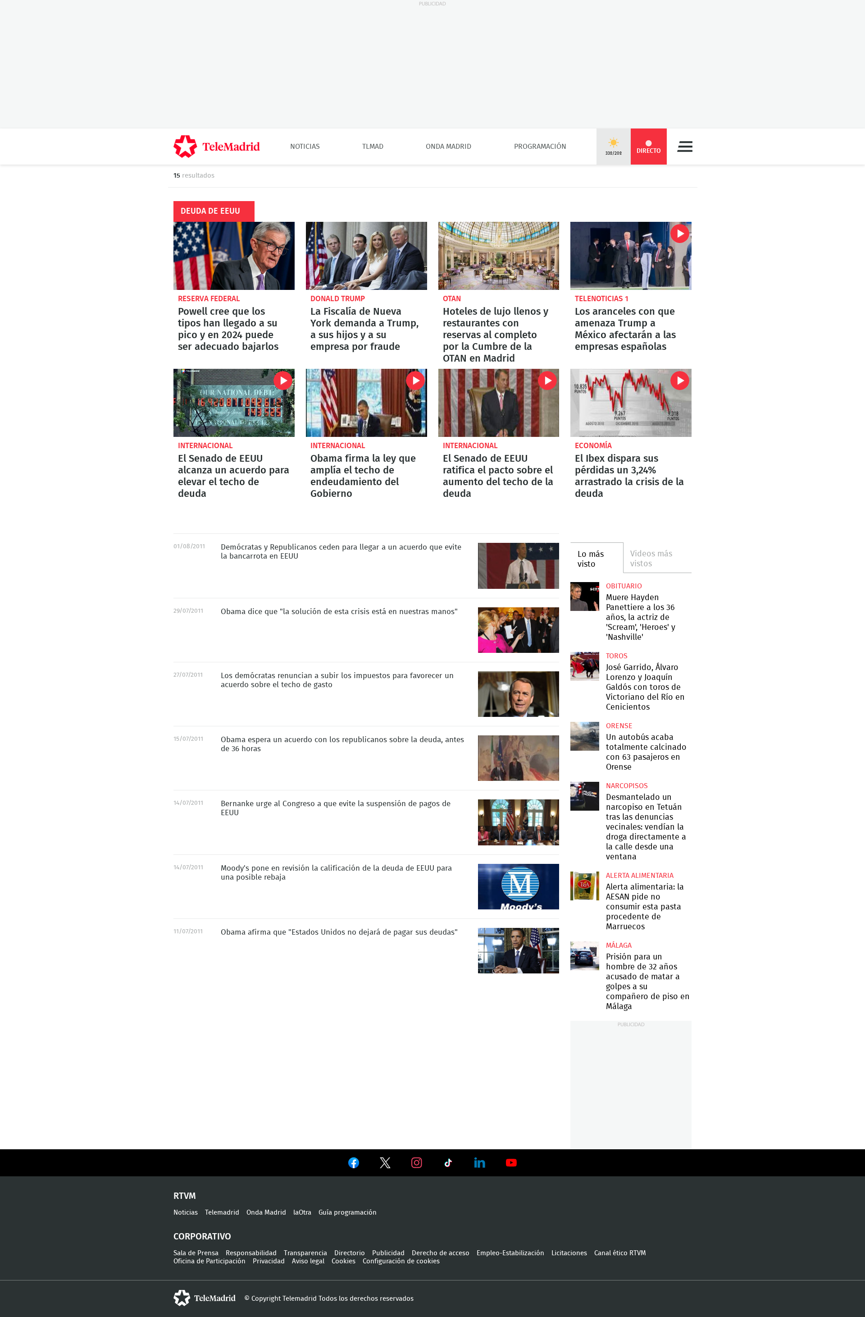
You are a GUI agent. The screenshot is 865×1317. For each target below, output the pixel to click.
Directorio (349, 1253)
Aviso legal (308, 1261)
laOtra (302, 1212)
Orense (619, 726)
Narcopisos (627, 785)
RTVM (184, 1196)
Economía (593, 446)
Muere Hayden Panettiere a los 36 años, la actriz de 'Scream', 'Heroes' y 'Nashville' (584, 596)
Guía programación (348, 1212)
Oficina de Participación (209, 1261)
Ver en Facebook (354, 1164)
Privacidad (269, 1261)
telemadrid (204, 1298)
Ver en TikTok (448, 1164)
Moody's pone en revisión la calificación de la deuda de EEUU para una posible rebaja (518, 886)
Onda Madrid (448, 146)
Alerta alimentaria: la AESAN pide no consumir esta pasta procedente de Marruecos (584, 886)
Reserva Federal (209, 299)
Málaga (619, 945)
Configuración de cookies (401, 1261)
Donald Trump (337, 299)
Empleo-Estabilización (510, 1253)
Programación (540, 146)
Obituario (624, 586)
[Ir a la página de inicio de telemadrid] (216, 146)
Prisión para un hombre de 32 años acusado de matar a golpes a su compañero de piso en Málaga (584, 955)
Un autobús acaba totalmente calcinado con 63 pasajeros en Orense (584, 736)
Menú (685, 146)
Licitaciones (569, 1253)
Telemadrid (222, 1212)
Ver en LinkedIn (480, 1163)
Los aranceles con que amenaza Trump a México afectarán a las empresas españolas (631, 256)
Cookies (343, 1261)
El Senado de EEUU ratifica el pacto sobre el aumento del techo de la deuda (499, 403)
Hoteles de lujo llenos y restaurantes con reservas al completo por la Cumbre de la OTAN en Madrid (499, 256)
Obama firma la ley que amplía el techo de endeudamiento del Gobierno (366, 403)
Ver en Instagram (417, 1163)
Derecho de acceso (440, 1253)
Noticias (305, 146)
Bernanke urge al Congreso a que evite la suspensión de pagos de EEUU (518, 822)
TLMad (372, 146)
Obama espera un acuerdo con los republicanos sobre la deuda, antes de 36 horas (518, 758)
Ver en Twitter (385, 1164)
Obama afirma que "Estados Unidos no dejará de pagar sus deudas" (518, 950)
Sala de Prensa (196, 1253)
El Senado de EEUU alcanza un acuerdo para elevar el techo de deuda (234, 403)
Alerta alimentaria (640, 875)
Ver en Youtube (511, 1163)
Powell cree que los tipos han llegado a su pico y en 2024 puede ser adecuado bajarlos (234, 256)
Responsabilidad (251, 1253)
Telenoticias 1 (601, 299)
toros (617, 656)
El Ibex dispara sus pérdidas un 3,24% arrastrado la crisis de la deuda (631, 403)
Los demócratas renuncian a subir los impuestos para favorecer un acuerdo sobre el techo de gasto (518, 694)
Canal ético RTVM (620, 1253)
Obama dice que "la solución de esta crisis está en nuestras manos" (518, 630)
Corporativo (202, 1236)
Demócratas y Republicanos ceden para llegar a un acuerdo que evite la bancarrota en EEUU (518, 565)
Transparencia (305, 1253)
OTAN (452, 299)
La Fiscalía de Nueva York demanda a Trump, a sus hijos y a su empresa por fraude (366, 256)
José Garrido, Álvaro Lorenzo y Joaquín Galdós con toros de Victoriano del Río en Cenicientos (584, 666)
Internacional (205, 446)
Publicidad (388, 1253)
